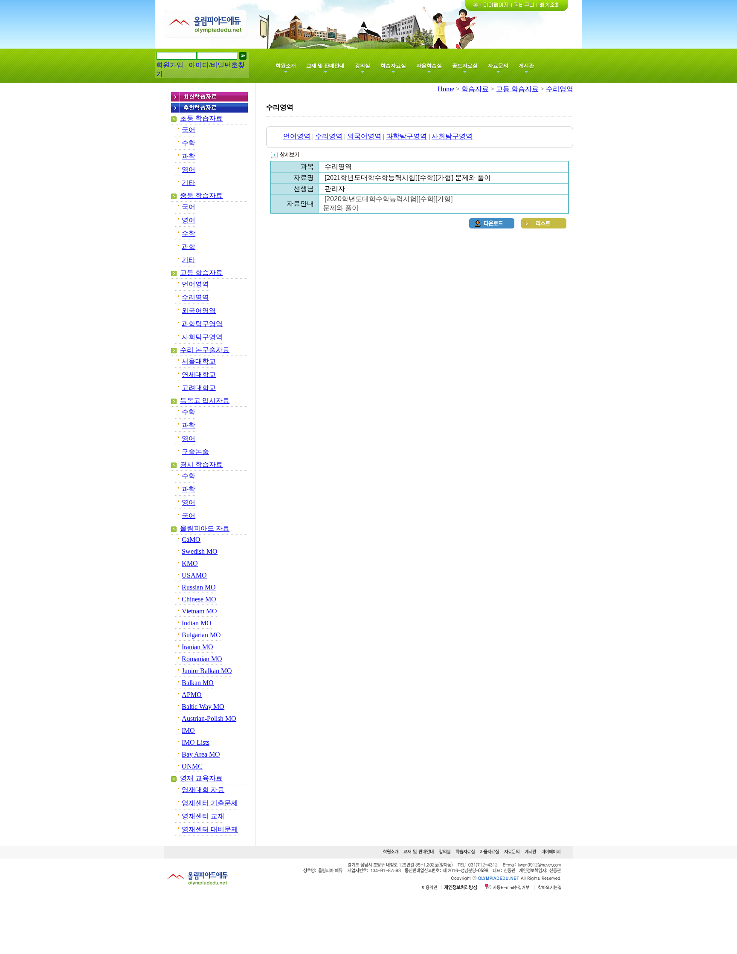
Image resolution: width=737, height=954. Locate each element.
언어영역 (195, 284)
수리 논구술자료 (204, 349)
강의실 (362, 66)
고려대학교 (199, 387)
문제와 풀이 (341, 207)
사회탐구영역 (202, 337)
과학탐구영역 (202, 323)
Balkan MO (198, 682)
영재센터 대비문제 (210, 829)
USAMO (194, 575)
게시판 (526, 66)
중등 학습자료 (201, 195)
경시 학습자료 (201, 464)
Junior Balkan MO (207, 670)
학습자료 (475, 89)
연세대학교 (199, 374)
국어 (188, 129)
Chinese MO (199, 599)
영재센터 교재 (203, 816)
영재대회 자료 (203, 789)
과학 (188, 156)
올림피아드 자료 (204, 528)
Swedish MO (200, 551)
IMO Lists (195, 742)
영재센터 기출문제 (210, 803)
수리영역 (195, 297)
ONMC (192, 766)
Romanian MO (202, 658)
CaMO (191, 539)
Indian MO (197, 623)
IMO (188, 730)
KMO (190, 563)
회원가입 (169, 65)
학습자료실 (393, 66)
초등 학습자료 (201, 118)
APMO (192, 694)
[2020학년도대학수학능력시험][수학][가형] (389, 198)
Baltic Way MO (203, 706)
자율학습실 (429, 66)
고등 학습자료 (201, 272)
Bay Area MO (201, 754)
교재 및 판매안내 (325, 66)
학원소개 (286, 66)
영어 (188, 169)
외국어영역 (199, 310)
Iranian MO (197, 646)
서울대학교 (199, 361)
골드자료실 (465, 66)
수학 (188, 143)
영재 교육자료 (201, 778)
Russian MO (199, 587)
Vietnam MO (199, 611)
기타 (188, 182)
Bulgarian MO (201, 635)
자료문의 (498, 66)
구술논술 (195, 451)
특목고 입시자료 (204, 400)
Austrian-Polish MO (209, 718)
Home (446, 89)
